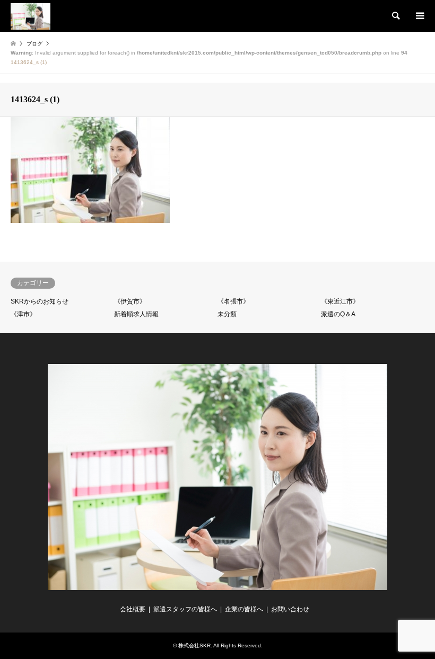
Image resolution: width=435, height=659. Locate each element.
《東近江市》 (340, 301)
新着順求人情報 (136, 314)
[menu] (419, 16)
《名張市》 (233, 301)
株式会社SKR (194, 645)
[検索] (395, 16)
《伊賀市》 (130, 301)
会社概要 (132, 609)
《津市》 (23, 314)
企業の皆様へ (244, 609)
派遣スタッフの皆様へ (185, 609)
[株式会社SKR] (30, 16)
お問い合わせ (290, 609)
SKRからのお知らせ (39, 301)
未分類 (227, 314)
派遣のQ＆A (338, 314)
